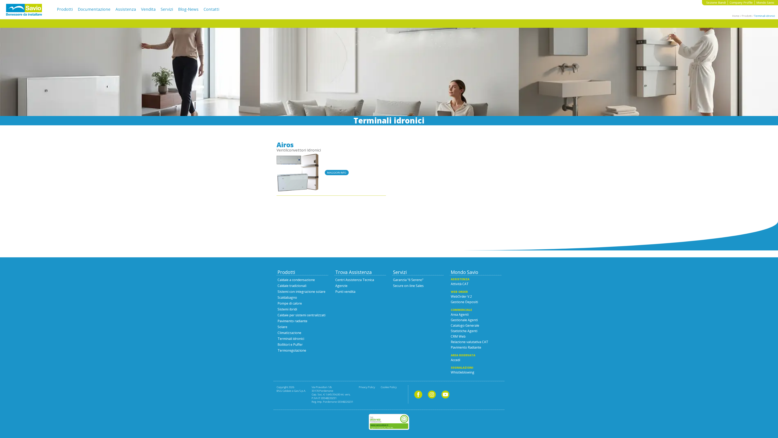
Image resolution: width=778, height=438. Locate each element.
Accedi (455, 360)
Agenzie (341, 285)
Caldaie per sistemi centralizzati (301, 315)
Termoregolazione (292, 350)
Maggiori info (336, 172)
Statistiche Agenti (464, 331)
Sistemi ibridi (287, 309)
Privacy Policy (367, 387)
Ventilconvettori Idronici (299, 150)
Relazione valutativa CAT (469, 342)
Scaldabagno (287, 297)
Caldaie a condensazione (296, 280)
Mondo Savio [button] (765, 2)
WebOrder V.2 (461, 296)
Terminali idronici (291, 338)
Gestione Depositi (464, 302)
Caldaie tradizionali (292, 285)
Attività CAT (460, 284)
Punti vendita (345, 291)
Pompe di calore (290, 303)
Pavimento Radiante (466, 347)
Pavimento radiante (292, 321)
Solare (282, 327)
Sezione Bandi (716, 2)
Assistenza (125, 9)
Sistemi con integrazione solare (301, 291)
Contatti (211, 9)
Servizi (167, 9)
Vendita (148, 9)
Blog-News (188, 9)
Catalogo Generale (465, 325)
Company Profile (741, 2)
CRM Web (458, 336)
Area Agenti (460, 314)
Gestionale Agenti (464, 320)
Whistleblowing (462, 372)
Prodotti (65, 9)
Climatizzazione (289, 333)
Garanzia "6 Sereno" (408, 280)
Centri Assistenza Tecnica (354, 280)
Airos (285, 145)
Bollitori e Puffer (290, 344)
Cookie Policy (389, 387)
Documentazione (94, 9)
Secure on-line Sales (408, 285)
